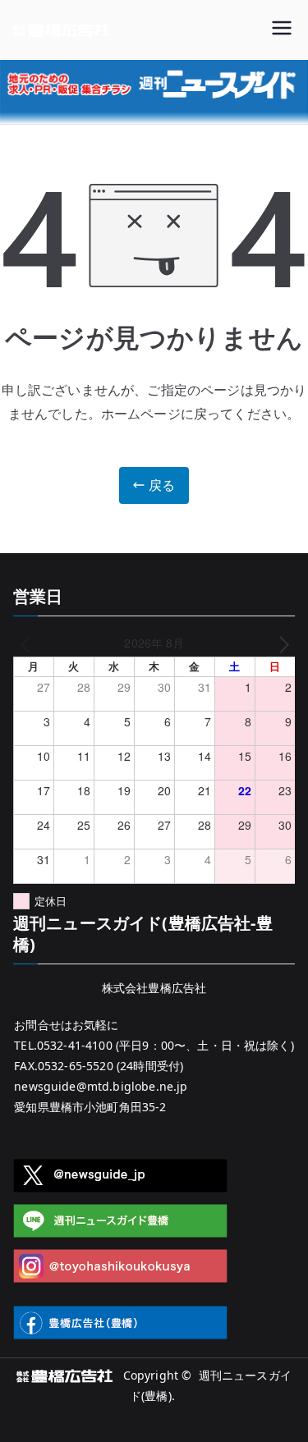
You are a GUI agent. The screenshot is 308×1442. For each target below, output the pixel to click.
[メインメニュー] (282, 29)
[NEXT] (280, 643)
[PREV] (28, 643)
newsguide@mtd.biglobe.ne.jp (100, 1086)
